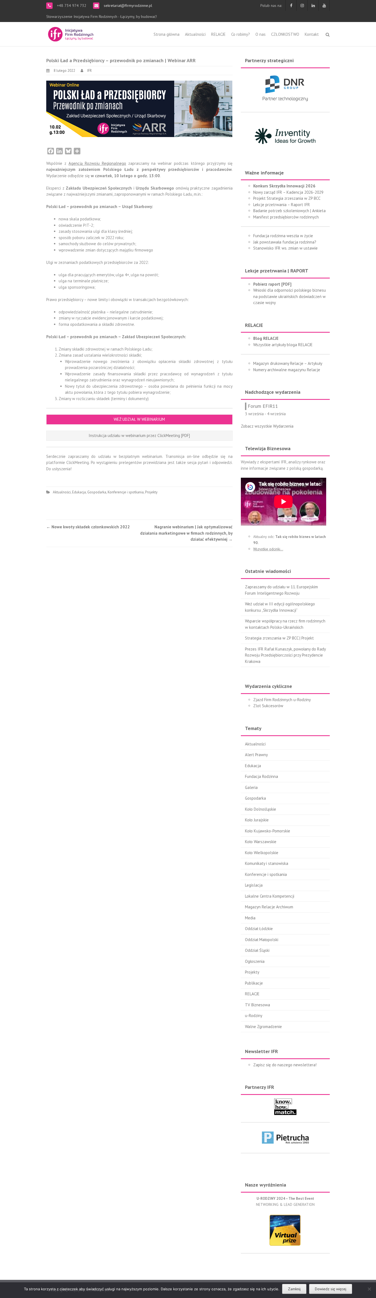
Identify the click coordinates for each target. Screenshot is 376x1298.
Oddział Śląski (257, 950)
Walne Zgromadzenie (263, 1026)
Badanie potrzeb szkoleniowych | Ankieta (289, 210)
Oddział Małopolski (261, 939)
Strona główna (166, 34)
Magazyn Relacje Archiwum (269, 906)
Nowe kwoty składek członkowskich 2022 (88, 526)
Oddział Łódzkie (259, 928)
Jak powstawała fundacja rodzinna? (284, 242)
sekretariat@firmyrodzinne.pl (127, 5)
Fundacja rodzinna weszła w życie (283, 235)
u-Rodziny (253, 1015)
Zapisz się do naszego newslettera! (285, 1064)
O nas (260, 34)
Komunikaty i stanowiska (266, 863)
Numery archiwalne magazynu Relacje (286, 369)
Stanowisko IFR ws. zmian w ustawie (285, 248)
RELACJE (218, 34)
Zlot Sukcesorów (268, 705)
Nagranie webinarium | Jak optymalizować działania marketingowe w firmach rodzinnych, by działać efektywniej (186, 533)
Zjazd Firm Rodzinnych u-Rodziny (282, 699)
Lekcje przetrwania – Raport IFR (281, 204)
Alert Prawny (256, 754)
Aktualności (195, 34)
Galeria (251, 787)
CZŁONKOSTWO (285, 34)
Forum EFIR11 (263, 406)
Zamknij (294, 1288)
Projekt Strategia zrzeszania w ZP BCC (286, 198)
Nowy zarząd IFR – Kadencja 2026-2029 (288, 192)
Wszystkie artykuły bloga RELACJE (283, 344)
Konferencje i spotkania (126, 492)
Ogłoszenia (255, 961)
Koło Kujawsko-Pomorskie (267, 831)
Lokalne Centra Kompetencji (269, 896)
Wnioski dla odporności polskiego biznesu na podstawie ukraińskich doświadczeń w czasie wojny (289, 296)
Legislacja (254, 885)
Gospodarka (96, 492)
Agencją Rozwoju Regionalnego (97, 163)
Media (250, 917)
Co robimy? (240, 34)
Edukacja (79, 492)
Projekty (151, 492)
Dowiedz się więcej (330, 1288)
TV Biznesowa (257, 1004)
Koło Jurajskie (257, 819)
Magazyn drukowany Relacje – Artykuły (287, 363)
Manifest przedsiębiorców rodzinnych (286, 217)
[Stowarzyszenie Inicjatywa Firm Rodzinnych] (70, 33)
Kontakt (312, 34)
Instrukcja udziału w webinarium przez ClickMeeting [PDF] (139, 435)
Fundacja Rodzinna (261, 776)
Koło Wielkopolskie (261, 852)
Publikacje (254, 983)
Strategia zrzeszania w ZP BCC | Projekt (279, 638)
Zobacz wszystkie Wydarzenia (267, 426)
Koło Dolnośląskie (260, 809)
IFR (89, 70)
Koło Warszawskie (260, 841)
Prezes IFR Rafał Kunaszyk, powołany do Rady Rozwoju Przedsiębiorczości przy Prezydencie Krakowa (285, 655)
